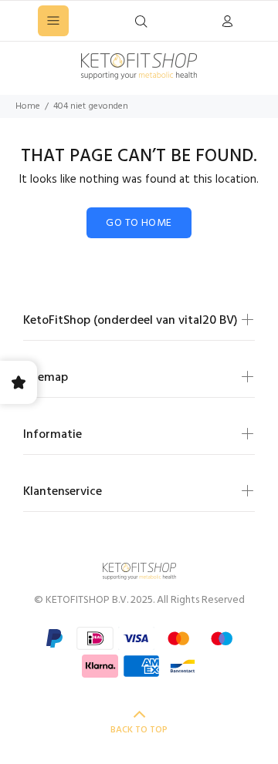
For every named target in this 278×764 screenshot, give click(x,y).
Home (27, 106)
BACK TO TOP (139, 730)
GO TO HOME (138, 223)
